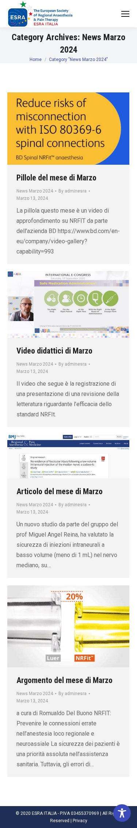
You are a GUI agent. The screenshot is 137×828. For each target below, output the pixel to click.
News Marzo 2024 (34, 191)
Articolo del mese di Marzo (59, 491)
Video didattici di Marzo (54, 350)
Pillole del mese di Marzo (56, 177)
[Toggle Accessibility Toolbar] (122, 813)
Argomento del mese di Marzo (64, 680)
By (72, 191)
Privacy (80, 820)
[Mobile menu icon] (125, 13)
